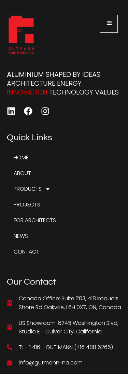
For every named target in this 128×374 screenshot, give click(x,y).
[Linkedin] (11, 111)
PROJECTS (27, 204)
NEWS (21, 236)
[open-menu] (109, 24)
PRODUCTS (28, 189)
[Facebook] (28, 111)
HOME (21, 157)
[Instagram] (45, 111)
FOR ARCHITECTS (35, 220)
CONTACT (26, 252)
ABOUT (22, 173)
